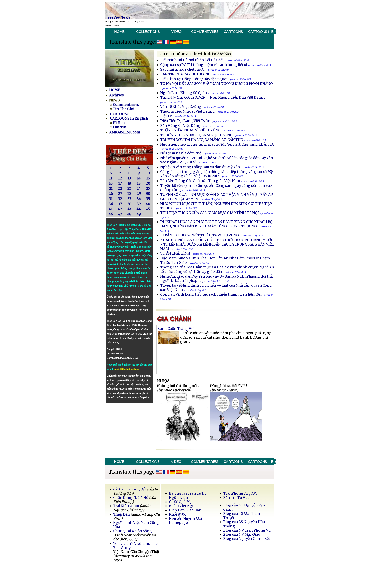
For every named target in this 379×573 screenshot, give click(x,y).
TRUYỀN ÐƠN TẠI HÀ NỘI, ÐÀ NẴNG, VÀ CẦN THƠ (201, 140)
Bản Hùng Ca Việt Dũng (180, 125)
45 (148, 209)
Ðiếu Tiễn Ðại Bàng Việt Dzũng (186, 121)
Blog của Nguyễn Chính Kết (246, 538)
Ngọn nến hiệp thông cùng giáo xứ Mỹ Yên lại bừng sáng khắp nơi (217, 144)
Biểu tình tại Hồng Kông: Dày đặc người (193, 79)
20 (148, 183)
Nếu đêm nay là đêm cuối (181, 153)
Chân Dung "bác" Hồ (130, 497)
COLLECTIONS (148, 32)
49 (139, 214)
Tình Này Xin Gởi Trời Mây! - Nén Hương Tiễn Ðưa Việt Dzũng (213, 97)
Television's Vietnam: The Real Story (135, 545)
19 (139, 183)
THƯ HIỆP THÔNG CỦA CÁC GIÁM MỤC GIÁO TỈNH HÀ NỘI (209, 213)
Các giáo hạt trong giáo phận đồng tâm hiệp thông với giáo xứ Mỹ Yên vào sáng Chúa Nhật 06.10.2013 (216, 174)
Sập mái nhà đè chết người (182, 69)
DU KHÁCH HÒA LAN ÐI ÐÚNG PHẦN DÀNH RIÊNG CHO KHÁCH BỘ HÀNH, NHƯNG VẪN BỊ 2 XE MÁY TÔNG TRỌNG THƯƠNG (216, 224)
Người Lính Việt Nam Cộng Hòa (136, 524)
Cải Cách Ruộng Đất (129, 489)
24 (139, 188)
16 (111, 183)
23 (129, 188)
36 (111, 204)
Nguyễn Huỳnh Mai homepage (185, 520)
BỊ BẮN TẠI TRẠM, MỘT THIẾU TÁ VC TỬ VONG (199, 235)
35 (148, 199)
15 (148, 178)
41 (111, 209)
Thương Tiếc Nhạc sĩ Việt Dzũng (187, 111)
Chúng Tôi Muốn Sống (132, 531)
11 (110, 178)
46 (111, 214)
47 (120, 214)
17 (120, 183)
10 (148, 173)
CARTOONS (233, 32)
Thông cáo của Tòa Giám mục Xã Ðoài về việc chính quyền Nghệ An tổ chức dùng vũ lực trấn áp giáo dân (217, 269)
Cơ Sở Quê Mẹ (180, 502)
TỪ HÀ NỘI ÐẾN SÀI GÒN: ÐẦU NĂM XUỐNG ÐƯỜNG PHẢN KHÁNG (216, 84)
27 (120, 193)
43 (129, 209)
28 (129, 193)
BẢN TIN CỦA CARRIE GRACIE (185, 74)
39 (139, 204)
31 (111, 199)
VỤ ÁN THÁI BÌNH (175, 253)
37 (120, 204)
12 (120, 178)
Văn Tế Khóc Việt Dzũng (181, 106)
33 (129, 199)
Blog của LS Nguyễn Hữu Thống (244, 524)
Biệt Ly (166, 116)
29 (139, 193)
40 (148, 204)
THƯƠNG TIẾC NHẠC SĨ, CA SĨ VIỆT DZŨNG (196, 135)
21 (111, 188)
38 (129, 204)
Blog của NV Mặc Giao (241, 534)
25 (148, 188)
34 (139, 199)
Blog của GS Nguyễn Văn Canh (244, 507)
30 (148, 193)
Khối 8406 (177, 514)
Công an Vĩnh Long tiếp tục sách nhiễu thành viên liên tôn (211, 294)
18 (129, 183)
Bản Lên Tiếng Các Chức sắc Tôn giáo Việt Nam (200, 181)
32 (120, 199)
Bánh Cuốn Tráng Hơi (176, 328)
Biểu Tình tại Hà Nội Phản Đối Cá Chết (192, 60)
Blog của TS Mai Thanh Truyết (243, 515)
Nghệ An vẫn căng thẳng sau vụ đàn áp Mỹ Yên (200, 167)
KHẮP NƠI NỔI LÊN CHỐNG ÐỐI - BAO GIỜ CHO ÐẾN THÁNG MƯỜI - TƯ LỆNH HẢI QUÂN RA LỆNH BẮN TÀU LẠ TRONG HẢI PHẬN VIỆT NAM (217, 244)
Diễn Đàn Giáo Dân (185, 510)
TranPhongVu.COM (240, 493)
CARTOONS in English (262, 32)
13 (129, 178)
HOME (119, 32)
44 (139, 209)
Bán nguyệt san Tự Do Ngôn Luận (188, 495)
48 (129, 214)
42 (120, 209)
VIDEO (176, 32)
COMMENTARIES (205, 32)
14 (139, 178)
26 (111, 193)
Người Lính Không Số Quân (183, 93)
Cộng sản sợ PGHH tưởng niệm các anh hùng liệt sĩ (203, 65)
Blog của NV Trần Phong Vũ (247, 530)
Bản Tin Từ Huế (236, 497)
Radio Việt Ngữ (181, 506)
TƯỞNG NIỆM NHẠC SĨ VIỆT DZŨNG (190, 130)
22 (120, 188)
